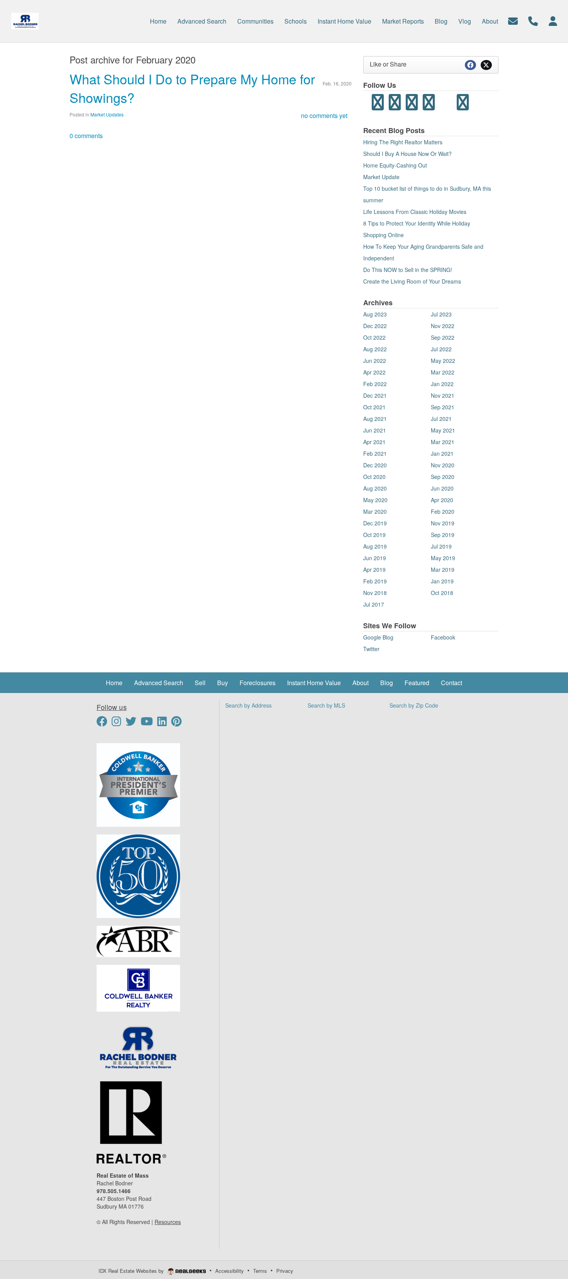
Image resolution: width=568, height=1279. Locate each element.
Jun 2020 (442, 488)
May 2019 (443, 558)
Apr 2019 (374, 569)
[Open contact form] (513, 20)
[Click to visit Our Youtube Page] (148, 723)
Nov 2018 (375, 593)
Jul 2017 (373, 604)
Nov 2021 (442, 395)
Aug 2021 (375, 418)
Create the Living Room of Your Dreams (412, 281)
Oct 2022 (374, 337)
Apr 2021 (374, 442)
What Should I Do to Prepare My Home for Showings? (192, 88)
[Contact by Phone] (533, 20)
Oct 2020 (374, 476)
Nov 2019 (442, 523)
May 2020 (375, 500)
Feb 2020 (442, 511)
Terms (260, 1270)
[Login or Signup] (553, 20)
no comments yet (324, 115)
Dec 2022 (375, 326)
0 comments (86, 135)
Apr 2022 (374, 372)
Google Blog (378, 637)
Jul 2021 (441, 418)
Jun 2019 (374, 558)
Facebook (443, 637)
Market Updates (107, 114)
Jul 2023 (441, 314)
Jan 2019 (442, 581)
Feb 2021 (375, 453)
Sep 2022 (442, 337)
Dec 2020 (375, 465)
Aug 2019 (375, 546)
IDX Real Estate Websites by (132, 1270)
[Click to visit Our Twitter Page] (132, 723)
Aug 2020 (375, 488)
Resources (168, 1222)
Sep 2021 (442, 407)
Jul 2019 (441, 546)
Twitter (371, 649)
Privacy (284, 1270)
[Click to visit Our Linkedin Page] (163, 723)
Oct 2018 (442, 593)
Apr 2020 (442, 500)
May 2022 (443, 360)
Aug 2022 (375, 349)
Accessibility (229, 1270)
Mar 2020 (375, 511)
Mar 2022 (442, 372)
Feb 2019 (375, 581)
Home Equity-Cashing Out (395, 165)
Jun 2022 (374, 360)
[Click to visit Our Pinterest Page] (179, 723)
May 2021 (443, 430)
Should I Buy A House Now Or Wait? (407, 153)
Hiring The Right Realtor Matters (402, 142)
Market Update (381, 177)
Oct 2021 (374, 407)
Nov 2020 (442, 465)
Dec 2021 (375, 395)
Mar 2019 (442, 569)
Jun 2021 (374, 430)
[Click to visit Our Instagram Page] (118, 723)
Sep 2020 (442, 476)
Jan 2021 (442, 453)
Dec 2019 (375, 523)
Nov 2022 (442, 326)
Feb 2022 (375, 384)
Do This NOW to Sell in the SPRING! (407, 270)
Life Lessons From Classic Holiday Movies (414, 211)
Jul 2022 (441, 349)
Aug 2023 (375, 314)
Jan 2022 (442, 384)
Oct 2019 (374, 535)
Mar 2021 (442, 442)
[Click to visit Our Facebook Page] (103, 723)
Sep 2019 (442, 535)
